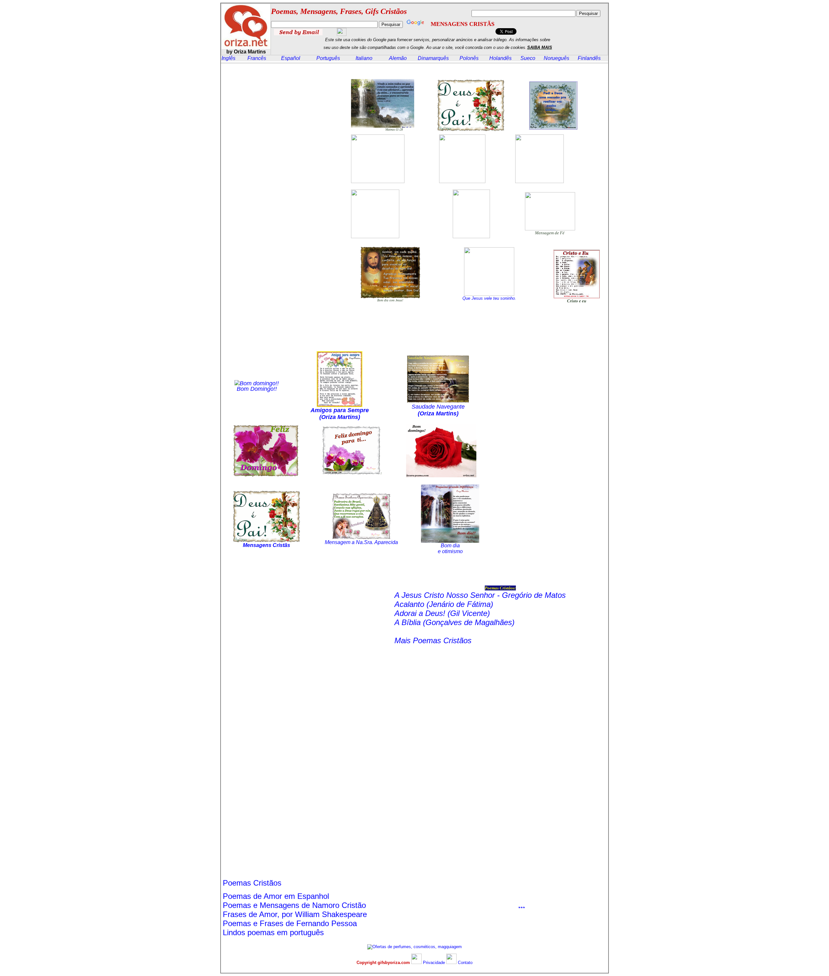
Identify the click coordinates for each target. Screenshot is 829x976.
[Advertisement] (279, 171)
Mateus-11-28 (394, 129)
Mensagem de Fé (549, 232)
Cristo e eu (576, 300)
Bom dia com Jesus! (390, 300)
